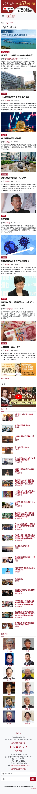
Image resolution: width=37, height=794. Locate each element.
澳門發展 (5, 219)
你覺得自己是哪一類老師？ (23, 425)
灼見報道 (4, 299)
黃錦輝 (7, 100)
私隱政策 (33, 788)
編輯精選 (18, 572)
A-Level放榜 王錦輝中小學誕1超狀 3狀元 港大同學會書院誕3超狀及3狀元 (25, 525)
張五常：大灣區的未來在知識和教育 (17, 55)
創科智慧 (4, 93)
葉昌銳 (17, 427)
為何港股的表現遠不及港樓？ (14, 178)
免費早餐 (4, 343)
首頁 (2, 23)
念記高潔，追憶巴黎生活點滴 (24, 414)
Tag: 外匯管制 (9, 23)
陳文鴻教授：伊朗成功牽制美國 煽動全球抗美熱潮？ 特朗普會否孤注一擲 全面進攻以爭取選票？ (25, 613)
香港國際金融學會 (11, 59)
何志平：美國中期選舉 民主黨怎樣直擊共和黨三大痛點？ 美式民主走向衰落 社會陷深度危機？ (25, 536)
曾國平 (7, 350)
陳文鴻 (7, 223)
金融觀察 (4, 257)
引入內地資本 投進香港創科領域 (15, 97)
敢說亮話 (4, 135)
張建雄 (17, 548)
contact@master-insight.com (20, 765)
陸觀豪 (7, 264)
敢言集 (3, 216)
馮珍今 (17, 416)
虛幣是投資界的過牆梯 (11, 138)
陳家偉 (17, 440)
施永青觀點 (5, 174)
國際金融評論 (5, 52)
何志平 (17, 449)
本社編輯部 (9, 309)
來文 (16, 561)
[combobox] (18, 384)
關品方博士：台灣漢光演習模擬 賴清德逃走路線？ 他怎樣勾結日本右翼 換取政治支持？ (25, 514)
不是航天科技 (19, 579)
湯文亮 (7, 142)
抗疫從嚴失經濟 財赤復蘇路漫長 (15, 261)
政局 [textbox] (3, 384)
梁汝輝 (17, 627)
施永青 (7, 181)
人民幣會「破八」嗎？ (11, 347)
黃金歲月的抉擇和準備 (22, 546)
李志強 (17, 581)
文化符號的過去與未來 (22, 447)
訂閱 (33, 779)
